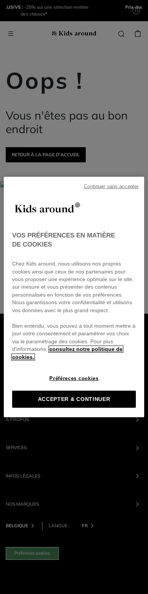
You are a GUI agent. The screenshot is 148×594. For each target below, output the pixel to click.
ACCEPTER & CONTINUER (74, 399)
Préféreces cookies (73, 378)
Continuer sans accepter (111, 186)
